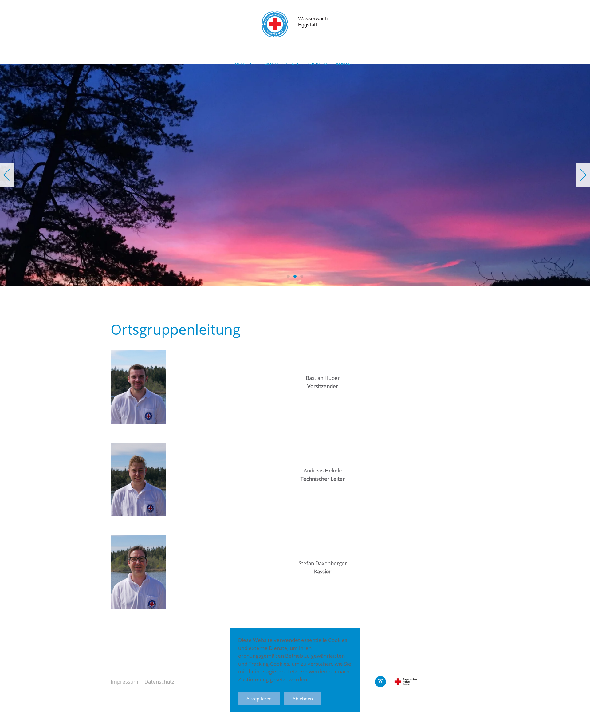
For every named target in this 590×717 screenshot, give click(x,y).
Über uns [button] (245, 64)
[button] (7, 175)
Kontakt (345, 64)
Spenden (317, 64)
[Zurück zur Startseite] (295, 23)
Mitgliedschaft (281, 64)
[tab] (288, 276)
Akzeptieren (259, 698)
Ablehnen (303, 698)
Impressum (124, 681)
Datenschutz (159, 681)
